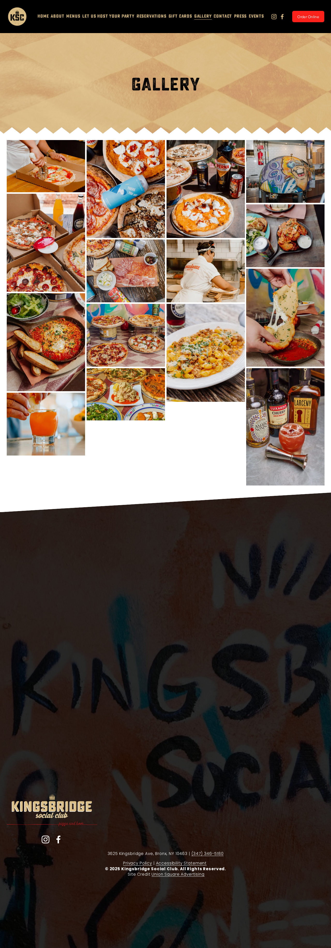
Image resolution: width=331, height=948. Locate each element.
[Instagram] (274, 16)
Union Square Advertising (178, 874)
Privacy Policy (137, 863)
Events (256, 16)
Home (43, 16)
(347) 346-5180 (207, 853)
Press (240, 16)
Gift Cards (180, 16)
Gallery (203, 16)
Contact (223, 16)
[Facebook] (282, 16)
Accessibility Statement (181, 863)
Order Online (308, 16)
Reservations (152, 16)
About (57, 16)
